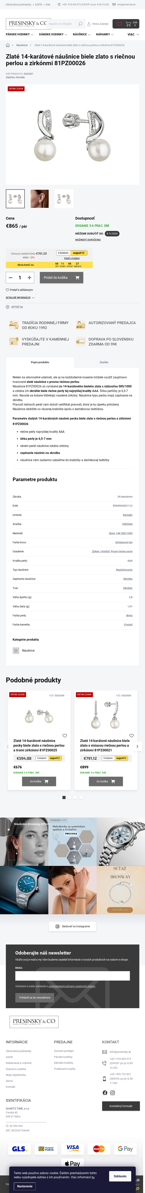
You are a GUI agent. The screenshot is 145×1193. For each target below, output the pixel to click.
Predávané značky (65, 1068)
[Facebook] (105, 1092)
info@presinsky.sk (120, 1051)
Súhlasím (120, 1176)
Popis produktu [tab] (40, 362)
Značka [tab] (104, 362)
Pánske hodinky (63, 1056)
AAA (95, 391)
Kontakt (10, 1086)
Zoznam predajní (64, 1050)
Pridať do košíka (56, 277)
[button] (64, 797)
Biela (129, 615)
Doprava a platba (16, 1069)
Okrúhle (128, 588)
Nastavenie (24, 1186)
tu (93, 1177)
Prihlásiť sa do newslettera (34, 997)
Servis (9, 1080)
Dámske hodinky (63, 1062)
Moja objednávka (16, 1074)
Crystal (128, 624)
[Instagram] (112, 1092)
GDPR (38, 4)
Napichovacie (124, 569)
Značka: (15, 77)
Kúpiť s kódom (72, 258)
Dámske (128, 514)
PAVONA (127, 524)
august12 (78, 252)
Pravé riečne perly (122, 551)
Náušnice (28, 650)
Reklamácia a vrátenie (19, 1062)
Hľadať (80, 23)
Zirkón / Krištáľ (101, 551)
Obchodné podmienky (18, 4)
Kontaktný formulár (121, 1106)
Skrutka (128, 578)
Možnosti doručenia (88, 239)
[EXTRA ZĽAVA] (39, 715)
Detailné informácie (18, 297)
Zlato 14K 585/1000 (121, 533)
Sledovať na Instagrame (76, 926)
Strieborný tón (124, 542)
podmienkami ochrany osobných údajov (72, 986)
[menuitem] (20, 34)
